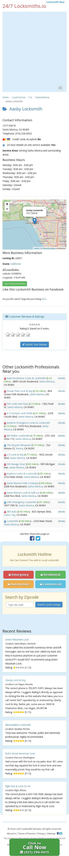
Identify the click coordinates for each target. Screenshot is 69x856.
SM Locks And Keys (18, 403)
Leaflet (36, 248)
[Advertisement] (34, 47)
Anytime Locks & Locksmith (22, 473)
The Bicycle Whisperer (19, 445)
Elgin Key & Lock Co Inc (18, 786)
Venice (19, 448)
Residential (51, 575)
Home (6, 97)
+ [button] (7, 204)
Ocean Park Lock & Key (20, 391)
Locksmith (13, 521)
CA (30, 97)
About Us (11, 833)
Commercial (51, 584)
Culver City (9, 514)
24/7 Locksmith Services (29, 828)
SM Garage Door (16, 464)
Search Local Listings (49, 604)
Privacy (41, 833)
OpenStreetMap (49, 248)
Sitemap (51, 833)
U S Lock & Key (15, 454)
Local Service (18, 97)
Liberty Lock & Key (15, 680)
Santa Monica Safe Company (23, 483)
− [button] (7, 209)
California (16, 263)
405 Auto (12, 511)
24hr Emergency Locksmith (22, 502)
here (44, 299)
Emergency (19, 575)
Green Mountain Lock (17, 639)
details (61, 378)
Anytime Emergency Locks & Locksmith (28, 422)
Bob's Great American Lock (20, 753)
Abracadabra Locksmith (18, 724)
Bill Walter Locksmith (18, 435)
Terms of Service (26, 833)
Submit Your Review (35, 344)
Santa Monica (42, 97)
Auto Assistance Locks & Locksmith (26, 378)
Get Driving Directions (14, 283)
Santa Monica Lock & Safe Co (23, 492)
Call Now (36, 847)
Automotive (19, 584)
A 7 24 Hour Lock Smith (20, 413)
